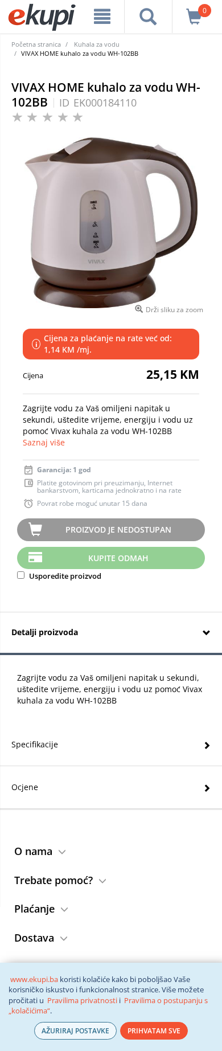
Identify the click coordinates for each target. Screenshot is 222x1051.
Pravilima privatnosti (82, 1000)
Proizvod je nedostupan (118, 529)
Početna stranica (36, 44)
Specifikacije (34, 744)
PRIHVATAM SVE (154, 1031)
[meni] (102, 16)
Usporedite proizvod (64, 576)
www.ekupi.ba (34, 979)
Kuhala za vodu (97, 44)
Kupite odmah (118, 558)
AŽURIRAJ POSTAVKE (75, 1031)
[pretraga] (148, 16)
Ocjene (24, 787)
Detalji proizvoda (44, 632)
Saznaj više (44, 442)
